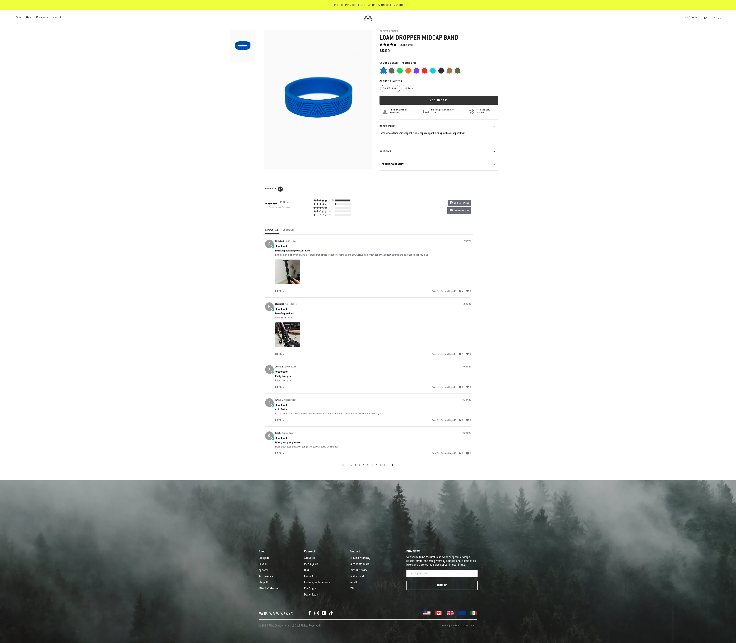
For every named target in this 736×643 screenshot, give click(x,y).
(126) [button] (331, 200)
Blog (306, 570)
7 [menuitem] (376, 465)
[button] (459, 210)
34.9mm (408, 89)
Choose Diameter (391, 81)
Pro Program (311, 588)
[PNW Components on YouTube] (324, 613)
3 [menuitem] (359, 465)
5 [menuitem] (368, 465)
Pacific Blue (383, 71)
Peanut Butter (449, 70)
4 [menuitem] (363, 465)
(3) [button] (330, 208)
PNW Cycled (311, 564)
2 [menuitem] (355, 465)
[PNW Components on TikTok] (331, 613)
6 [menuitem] (372, 465)
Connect (56, 17)
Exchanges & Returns (317, 582)
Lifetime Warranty (392, 164)
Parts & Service (359, 570)
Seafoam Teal (433, 70)
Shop (19, 17)
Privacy (446, 625)
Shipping (385, 151)
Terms (456, 625)
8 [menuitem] (380, 465)
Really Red (424, 70)
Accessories (266, 576)
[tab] (272, 231)
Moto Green (400, 70)
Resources (42, 17)
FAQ (352, 588)
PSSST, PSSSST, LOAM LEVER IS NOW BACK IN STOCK (368, 5)
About (29, 17)
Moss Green (457, 70)
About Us (309, 558)
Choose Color (398, 63)
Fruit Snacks (416, 70)
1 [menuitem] (351, 465)
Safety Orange (408, 70)
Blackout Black (441, 70)
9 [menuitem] (384, 465)
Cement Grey (391, 70)
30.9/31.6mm (390, 89)
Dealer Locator (358, 576)
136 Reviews (405, 45)
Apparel (263, 570)
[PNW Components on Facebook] (309, 613)
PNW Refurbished (269, 588)
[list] (373, 272)
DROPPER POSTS (389, 31)
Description (388, 126)
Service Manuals (359, 564)
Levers (263, 564)
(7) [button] (330, 204)
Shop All (263, 582)
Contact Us (310, 576)
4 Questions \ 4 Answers (278, 207)
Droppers (264, 558)
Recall (353, 582)
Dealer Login (311, 594)
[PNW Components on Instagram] (316, 613)
